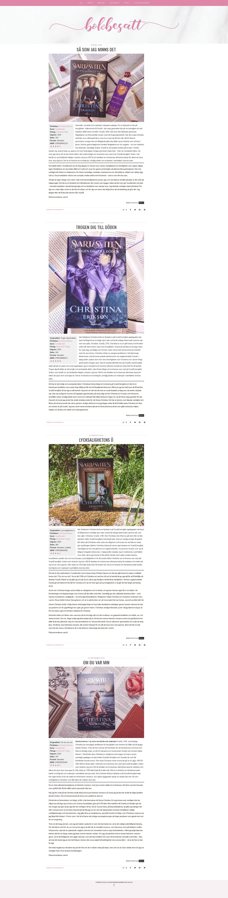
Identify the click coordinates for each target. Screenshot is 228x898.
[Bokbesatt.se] (114, 25)
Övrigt (126, 3)
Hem (80, 3)
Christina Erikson (65, 126)
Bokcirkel (101, 3)
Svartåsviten (60, 129)
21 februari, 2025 (96, 223)
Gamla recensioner (142, 3)
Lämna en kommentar (55, 209)
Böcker (90, 3)
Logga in (130, 882)
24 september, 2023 (96, 658)
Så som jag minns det (96, 49)
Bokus (141, 203)
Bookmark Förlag (63, 347)
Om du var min (96, 662)
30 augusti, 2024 (96, 435)
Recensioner (114, 3)
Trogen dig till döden (96, 227)
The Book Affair (62, 132)
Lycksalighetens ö (96, 440)
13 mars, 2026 (96, 45)
